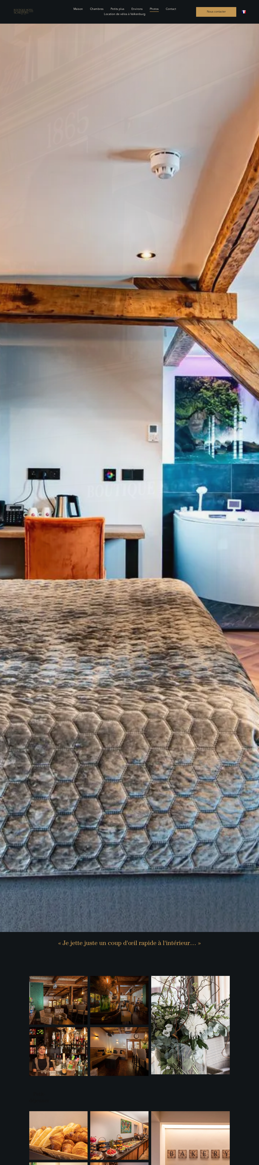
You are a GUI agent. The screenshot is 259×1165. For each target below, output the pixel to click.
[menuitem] (78, 9)
